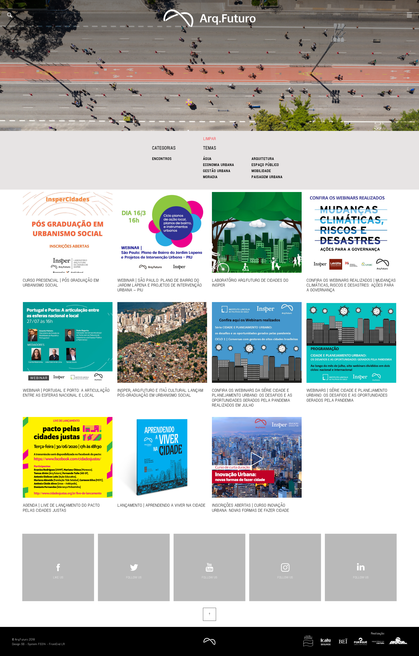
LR (63, 644)
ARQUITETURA (262, 158)
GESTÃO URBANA (216, 170)
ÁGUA (207, 158)
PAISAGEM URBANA (266, 177)
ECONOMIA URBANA (218, 164)
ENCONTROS (162, 158)
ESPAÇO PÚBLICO (265, 164)
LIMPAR (209, 138)
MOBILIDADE (261, 170)
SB (22, 644)
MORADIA (210, 177)
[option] (209, 65)
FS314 (42, 644)
